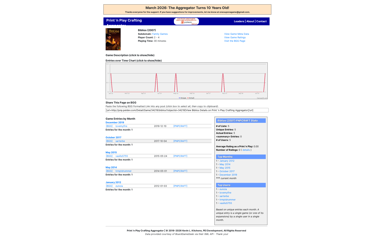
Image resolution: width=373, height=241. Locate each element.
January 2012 (113, 182)
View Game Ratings (235, 37)
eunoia (119, 185)
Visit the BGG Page (234, 40)
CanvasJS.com (262, 98)
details (246, 149)
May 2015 (111, 152)
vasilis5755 (122, 156)
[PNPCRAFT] (180, 126)
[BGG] (109, 126)
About (250, 21)
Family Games (160, 33)
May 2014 (111, 167)
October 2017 (113, 137)
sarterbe (120, 141)
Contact (261, 21)
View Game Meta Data (236, 33)
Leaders (239, 21)
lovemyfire (121, 126)
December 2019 (115, 122)
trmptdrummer (124, 170)
